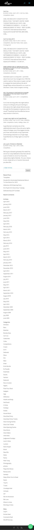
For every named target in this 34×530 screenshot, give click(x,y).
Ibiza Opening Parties (9, 427)
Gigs (4, 394)
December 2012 (8, 265)
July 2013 (6, 246)
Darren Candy (8, 13)
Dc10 (4, 350)
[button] (30, 526)
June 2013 (6, 249)
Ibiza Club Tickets (15, 43)
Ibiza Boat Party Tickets (10, 419)
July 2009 (6, 315)
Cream (5, 347)
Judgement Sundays (9, 438)
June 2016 (6, 218)
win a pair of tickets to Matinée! (12, 144)
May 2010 (6, 301)
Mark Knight (7, 447)
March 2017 (6, 210)
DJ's (4, 358)
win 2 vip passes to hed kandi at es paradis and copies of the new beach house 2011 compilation (16, 94)
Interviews (13, 73)
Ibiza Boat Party (8, 416)
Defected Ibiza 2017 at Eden (11, 191)
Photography (7, 463)
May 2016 (6, 221)
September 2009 (8, 310)
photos (5, 466)
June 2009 (6, 318)
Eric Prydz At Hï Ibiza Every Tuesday (13, 188)
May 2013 (6, 251)
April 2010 (6, 304)
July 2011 (6, 279)
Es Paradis (6, 369)
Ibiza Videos (7, 433)
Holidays (20, 122)
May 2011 (6, 285)
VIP (28, 122)
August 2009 (7, 312)
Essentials (6, 372)
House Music (7, 413)
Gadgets (5, 391)
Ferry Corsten (7, 383)
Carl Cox (5, 11)
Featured (6, 380)
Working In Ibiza (8, 505)
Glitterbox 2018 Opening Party (12, 185)
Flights (5, 386)
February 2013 (7, 260)
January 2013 (7, 263)
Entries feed (7, 514)
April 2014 (6, 238)
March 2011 (6, 290)
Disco (5, 355)
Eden (4, 361)
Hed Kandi (6, 402)
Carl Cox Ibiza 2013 (9, 39)
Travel (5, 485)
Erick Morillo (7, 366)
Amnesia (5, 325)
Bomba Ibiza (7, 333)
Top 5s (5, 483)
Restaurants (7, 472)
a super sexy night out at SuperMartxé (14, 118)
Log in (5, 511)
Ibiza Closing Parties (9, 422)
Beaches (5, 330)
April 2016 (6, 224)
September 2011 (8, 274)
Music (4, 99)
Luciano (5, 444)
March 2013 (6, 257)
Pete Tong (6, 460)
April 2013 (6, 254)
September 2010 (8, 293)
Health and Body (8, 399)
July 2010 (6, 299)
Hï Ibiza (5, 405)
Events (16, 122)
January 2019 (7, 204)
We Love (5, 499)
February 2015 (7, 232)
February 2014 (7, 243)
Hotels (5, 411)
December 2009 (8, 307)
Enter (5, 363)
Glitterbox (6, 397)
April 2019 (6, 201)
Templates (6, 177)
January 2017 (7, 215)
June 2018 (6, 207)
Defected (6, 352)
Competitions (6, 15)
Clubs (26, 13)
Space (12, 15)
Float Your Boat (8, 388)
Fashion (5, 377)
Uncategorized (7, 45)
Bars (22, 120)
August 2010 (7, 296)
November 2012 (8, 268)
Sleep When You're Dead (10, 477)
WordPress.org (7, 520)
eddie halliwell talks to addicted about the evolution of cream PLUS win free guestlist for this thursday (16, 68)
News (21, 43)
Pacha (5, 458)
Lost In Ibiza (7, 441)
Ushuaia (5, 491)
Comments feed (8, 517)
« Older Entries (7, 168)
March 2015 (6, 229)
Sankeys (5, 474)
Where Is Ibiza (7, 502)
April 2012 (6, 271)
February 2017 (7, 213)
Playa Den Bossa (8, 469)
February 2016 (7, 226)
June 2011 (6, 282)
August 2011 (7, 276)
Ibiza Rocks (6, 430)
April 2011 (6, 287)
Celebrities (26, 120)
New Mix (6, 452)
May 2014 (6, 235)
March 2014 (6, 240)
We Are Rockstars (8, 497)
